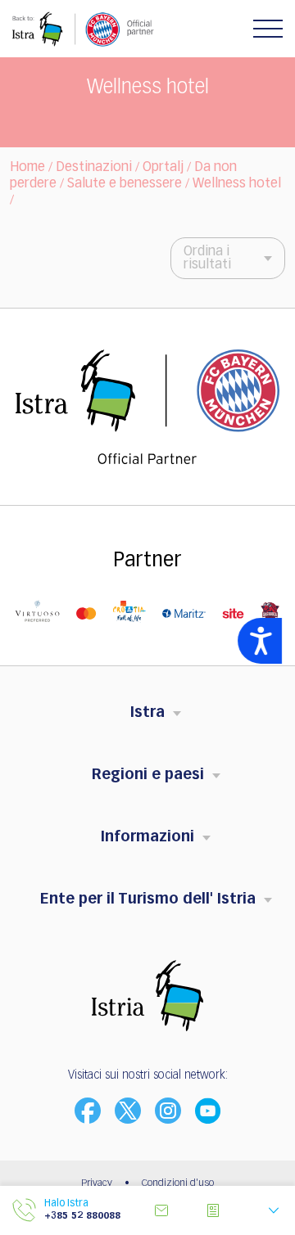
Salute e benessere (124, 184)
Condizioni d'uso (178, 1183)
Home (27, 167)
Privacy (96, 1183)
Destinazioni (94, 167)
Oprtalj (163, 167)
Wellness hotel (237, 184)
